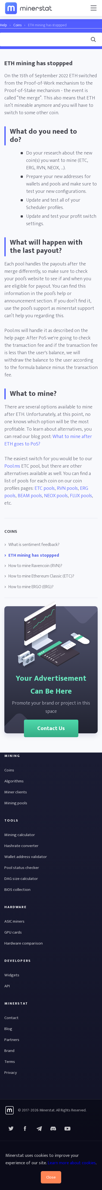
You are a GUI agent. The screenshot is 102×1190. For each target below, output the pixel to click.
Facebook (25, 1128)
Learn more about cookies (72, 1163)
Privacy (10, 1072)
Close (51, 1177)
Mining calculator (19, 834)
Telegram (39, 1128)
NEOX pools (56, 496)
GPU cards (13, 932)
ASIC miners (14, 921)
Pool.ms (12, 466)
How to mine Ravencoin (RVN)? (35, 565)
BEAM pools (30, 496)
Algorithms (14, 781)
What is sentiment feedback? (34, 544)
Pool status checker (21, 867)
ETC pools (45, 488)
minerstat (28, 8)
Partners (11, 1039)
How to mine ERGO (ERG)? (31, 587)
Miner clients (15, 792)
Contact (11, 1017)
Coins (17, 25)
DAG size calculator (21, 878)
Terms (9, 1061)
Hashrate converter (21, 845)
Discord (67, 1128)
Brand (9, 1050)
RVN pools (67, 488)
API (7, 986)
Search (5, 31)
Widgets (11, 975)
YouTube (53, 1128)
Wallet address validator (25, 856)
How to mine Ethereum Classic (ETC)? (41, 576)
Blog (8, 1028)
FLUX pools (81, 496)
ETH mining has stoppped (33, 555)
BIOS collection (17, 889)
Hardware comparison (23, 943)
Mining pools (15, 803)
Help (3, 25)
